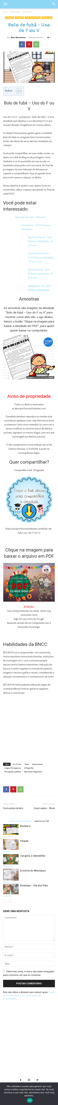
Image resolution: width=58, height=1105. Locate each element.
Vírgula (24, 840)
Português (15, 11)
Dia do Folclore (8, 836)
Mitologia (6, 882)
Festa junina (46, 18)
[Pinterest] (29, 44)
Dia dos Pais (7, 896)
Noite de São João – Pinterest (30, 217)
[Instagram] (29, 1080)
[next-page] (10, 900)
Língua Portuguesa (12, 768)
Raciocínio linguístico (33, 771)
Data (27, 764)
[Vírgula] (11, 844)
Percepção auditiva (12, 771)
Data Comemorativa (33, 18)
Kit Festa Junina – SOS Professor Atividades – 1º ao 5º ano (40, 273)
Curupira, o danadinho (32, 855)
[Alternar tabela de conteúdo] (17, 91)
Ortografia (27, 11)
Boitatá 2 (25, 826)
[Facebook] (22, 44)
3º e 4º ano (17, 764)
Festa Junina (37, 764)
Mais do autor (41, 821)
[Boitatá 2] (11, 829)
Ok (29, 1100)
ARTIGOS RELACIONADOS (20, 821)
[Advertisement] (29, 728)
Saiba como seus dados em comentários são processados (29, 995)
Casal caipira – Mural (44, 808)
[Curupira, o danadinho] (11, 859)
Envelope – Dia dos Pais (34, 885)
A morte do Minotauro (33, 870)
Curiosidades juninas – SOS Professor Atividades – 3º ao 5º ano (41, 257)
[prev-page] (5, 900)
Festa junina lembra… (13, 808)
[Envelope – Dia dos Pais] (11, 889)
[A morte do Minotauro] (11, 874)
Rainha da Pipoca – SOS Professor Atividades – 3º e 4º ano (40, 241)
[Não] (54, 1093)
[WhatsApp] (36, 44)
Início (5, 11)
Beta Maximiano (18, 37)
